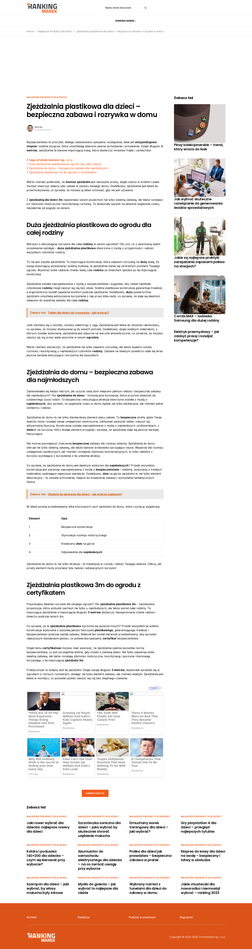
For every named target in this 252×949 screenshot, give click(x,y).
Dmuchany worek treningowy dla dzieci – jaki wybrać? (149, 827)
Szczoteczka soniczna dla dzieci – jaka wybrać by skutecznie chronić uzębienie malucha (99, 829)
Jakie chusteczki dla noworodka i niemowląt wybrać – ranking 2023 (200, 888)
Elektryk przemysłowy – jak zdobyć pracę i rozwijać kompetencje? (196, 336)
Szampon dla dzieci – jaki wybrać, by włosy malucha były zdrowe (48, 888)
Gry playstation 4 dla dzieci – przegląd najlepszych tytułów (198, 827)
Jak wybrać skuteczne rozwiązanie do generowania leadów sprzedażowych (198, 203)
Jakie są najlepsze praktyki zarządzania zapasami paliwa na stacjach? (199, 262)
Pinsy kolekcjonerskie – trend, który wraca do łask (198, 147)
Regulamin (186, 917)
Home (30, 31)
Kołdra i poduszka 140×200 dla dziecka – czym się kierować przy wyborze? (46, 858)
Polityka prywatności (142, 917)
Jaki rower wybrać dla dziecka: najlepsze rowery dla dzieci (48, 827)
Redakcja (83, 917)
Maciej (39, 127)
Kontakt (32, 917)
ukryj (69, 160)
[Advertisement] (126, 66)
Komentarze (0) (95, 793)
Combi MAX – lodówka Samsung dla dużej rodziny (196, 318)
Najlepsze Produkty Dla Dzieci (55, 31)
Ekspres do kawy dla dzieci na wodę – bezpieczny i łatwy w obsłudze (203, 855)
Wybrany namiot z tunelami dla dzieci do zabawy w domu (147, 888)
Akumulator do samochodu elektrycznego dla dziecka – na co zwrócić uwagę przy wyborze (100, 860)
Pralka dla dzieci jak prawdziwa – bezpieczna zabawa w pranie (150, 855)
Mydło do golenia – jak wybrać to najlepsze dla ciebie (98, 888)
